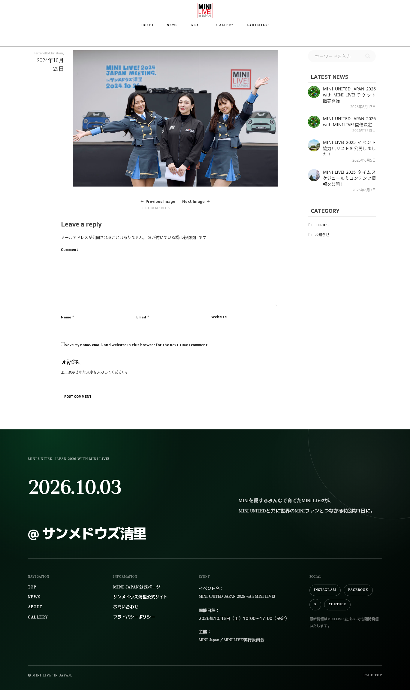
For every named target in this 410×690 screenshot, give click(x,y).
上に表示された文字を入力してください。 (95, 372)
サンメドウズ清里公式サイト (140, 597)
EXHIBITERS (258, 25)
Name (66, 317)
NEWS (172, 25)
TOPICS (322, 225)
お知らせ (322, 235)
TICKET (147, 25)
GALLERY (225, 25)
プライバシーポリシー (134, 617)
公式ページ (136, 587)
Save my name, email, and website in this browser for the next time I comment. (137, 345)
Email (141, 317)
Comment (69, 250)
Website (219, 317)
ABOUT (197, 25)
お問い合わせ (125, 607)
